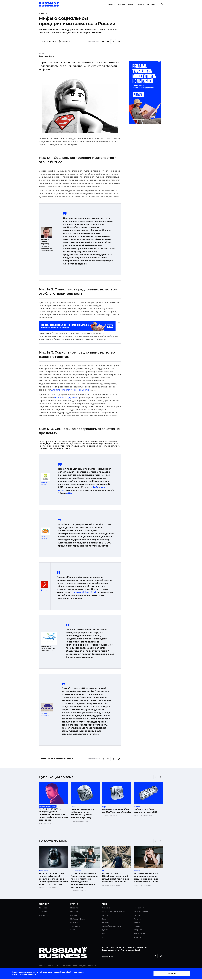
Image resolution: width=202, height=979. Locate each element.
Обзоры (140, 4)
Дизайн (105, 930)
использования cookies (53, 972)
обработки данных (74, 972)
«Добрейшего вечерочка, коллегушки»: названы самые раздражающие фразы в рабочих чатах (147, 878)
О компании (44, 911)
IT (103, 937)
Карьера (106, 922)
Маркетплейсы (141, 911)
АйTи (95, 487)
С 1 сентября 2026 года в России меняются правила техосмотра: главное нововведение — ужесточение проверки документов (84, 880)
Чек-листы (75, 926)
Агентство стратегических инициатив (70, 390)
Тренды (137, 937)
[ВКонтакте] (161, 956)
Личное (137, 919)
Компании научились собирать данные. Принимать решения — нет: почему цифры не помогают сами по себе (53, 814)
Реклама (106, 908)
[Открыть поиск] (162, 4)
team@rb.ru (107, 957)
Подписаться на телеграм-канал (56, 759)
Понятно (172, 973)
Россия (137, 926)
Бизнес (105, 919)
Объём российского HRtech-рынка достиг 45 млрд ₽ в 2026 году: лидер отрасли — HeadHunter (115, 878)
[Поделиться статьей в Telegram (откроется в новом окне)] (103, 41)
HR (103, 933)
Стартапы (138, 930)
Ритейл (137, 922)
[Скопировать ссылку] (119, 41)
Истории (121, 4)
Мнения (131, 4)
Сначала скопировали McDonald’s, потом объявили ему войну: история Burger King (82, 813)
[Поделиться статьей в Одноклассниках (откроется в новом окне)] (113, 41)
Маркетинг (139, 908)
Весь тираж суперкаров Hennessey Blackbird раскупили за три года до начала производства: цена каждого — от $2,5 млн (53, 879)
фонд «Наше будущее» (65, 398)
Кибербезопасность (111, 926)
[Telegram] (155, 956)
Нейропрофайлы (78, 919)
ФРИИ (69, 493)
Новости (111, 4)
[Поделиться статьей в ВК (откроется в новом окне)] (108, 41)
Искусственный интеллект (114, 911)
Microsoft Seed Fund (85, 592)
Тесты (73, 930)
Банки (105, 915)
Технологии (139, 933)
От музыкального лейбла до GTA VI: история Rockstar (116, 810)
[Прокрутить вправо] (161, 777)
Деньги (137, 915)
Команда (43, 908)
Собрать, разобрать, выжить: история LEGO (145, 810)
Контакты (43, 915)
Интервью (150, 4)
